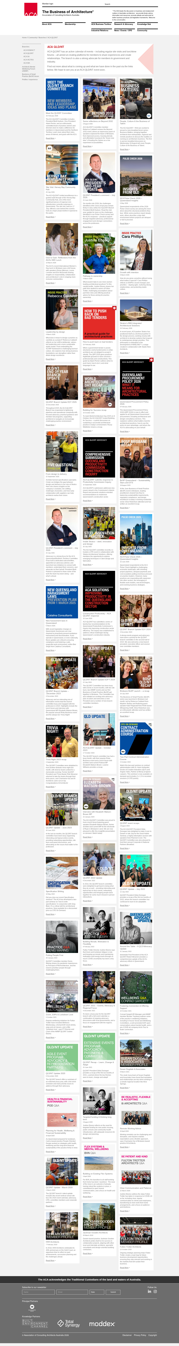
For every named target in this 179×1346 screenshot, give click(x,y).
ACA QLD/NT (28, 53)
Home (24, 38)
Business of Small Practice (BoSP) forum (30, 75)
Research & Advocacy (123, 24)
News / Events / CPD (123, 30)
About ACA (46, 24)
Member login (47, 4)
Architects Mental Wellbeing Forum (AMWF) (28, 69)
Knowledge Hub (144, 24)
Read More (50, 138)
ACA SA (26, 57)
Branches (42, 38)
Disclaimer (127, 1335)
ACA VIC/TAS (28, 60)
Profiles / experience (30, 80)
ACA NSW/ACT (29, 50)
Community (142, 30)
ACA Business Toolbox (101, 24)
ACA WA (26, 63)
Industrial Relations (99, 30)
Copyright (152, 1335)
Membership (70, 24)
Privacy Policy (140, 1335)
